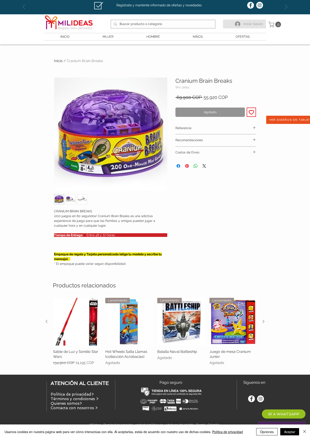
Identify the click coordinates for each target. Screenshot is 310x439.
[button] (275, 24)
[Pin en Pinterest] (187, 166)
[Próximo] (286, 7)
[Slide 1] (151, 3)
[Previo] (24, 7)
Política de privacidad (227, 431)
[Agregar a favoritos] (251, 112)
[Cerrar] (304, 431)
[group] (155, 334)
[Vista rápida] (77, 322)
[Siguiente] (263, 321)
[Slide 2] (155, 3)
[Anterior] (46, 321)
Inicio (58, 61)
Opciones (267, 431)
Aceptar (289, 431)
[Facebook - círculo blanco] (250, 5)
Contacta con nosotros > (74, 408)
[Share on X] (204, 166)
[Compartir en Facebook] (178, 166)
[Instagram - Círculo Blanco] (259, 5)
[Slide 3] (159, 3)
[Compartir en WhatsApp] (195, 166)
